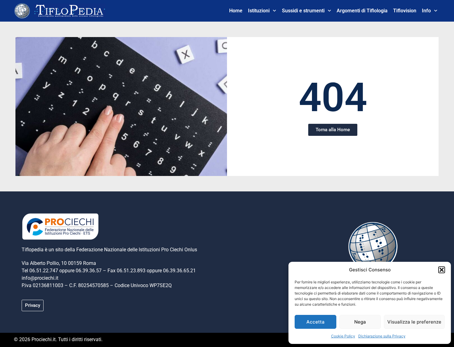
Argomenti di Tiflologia (362, 11)
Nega (360, 322)
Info (426, 11)
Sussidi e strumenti (303, 11)
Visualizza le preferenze (414, 322)
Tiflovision (404, 11)
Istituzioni (259, 11)
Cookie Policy (343, 336)
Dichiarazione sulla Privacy (382, 336)
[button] (442, 270)
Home (235, 11)
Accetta (315, 322)
